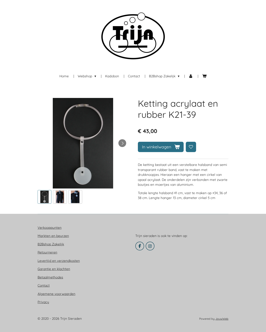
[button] (44, 197)
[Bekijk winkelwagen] (204, 76)
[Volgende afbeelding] (122, 143)
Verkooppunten (50, 227)
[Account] (191, 76)
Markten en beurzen (53, 236)
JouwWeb (221, 319)
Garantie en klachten (54, 269)
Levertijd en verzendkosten (59, 261)
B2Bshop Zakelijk (51, 244)
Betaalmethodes (50, 277)
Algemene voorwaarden (56, 294)
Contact (44, 285)
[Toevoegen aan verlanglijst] (191, 147)
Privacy (43, 302)
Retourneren (47, 252)
